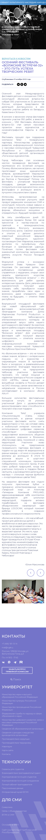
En (35, 18)
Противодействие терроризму (16, 743)
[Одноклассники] (21, 84)
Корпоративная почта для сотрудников (20, 781)
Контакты (6, 754)
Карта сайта (7, 750)
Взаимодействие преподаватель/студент (21, 773)
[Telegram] (25, 84)
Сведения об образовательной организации (23, 729)
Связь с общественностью (14, 811)
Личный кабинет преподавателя (17, 784)
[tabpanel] (23, 591)
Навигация (7, 746)
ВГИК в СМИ (8, 815)
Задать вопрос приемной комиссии (17, 670)
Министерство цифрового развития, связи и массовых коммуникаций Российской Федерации (23, 722)
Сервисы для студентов (13, 769)
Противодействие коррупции (16, 739)
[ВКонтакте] (18, 84)
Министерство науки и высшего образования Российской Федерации (20, 695)
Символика (7, 807)
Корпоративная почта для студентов (19, 777)
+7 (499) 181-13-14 (9, 644)
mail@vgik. (6, 647)
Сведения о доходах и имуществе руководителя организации (18, 733)
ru (12, 647)
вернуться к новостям (16, 59)
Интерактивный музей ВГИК (15, 792)
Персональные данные (12, 788)
